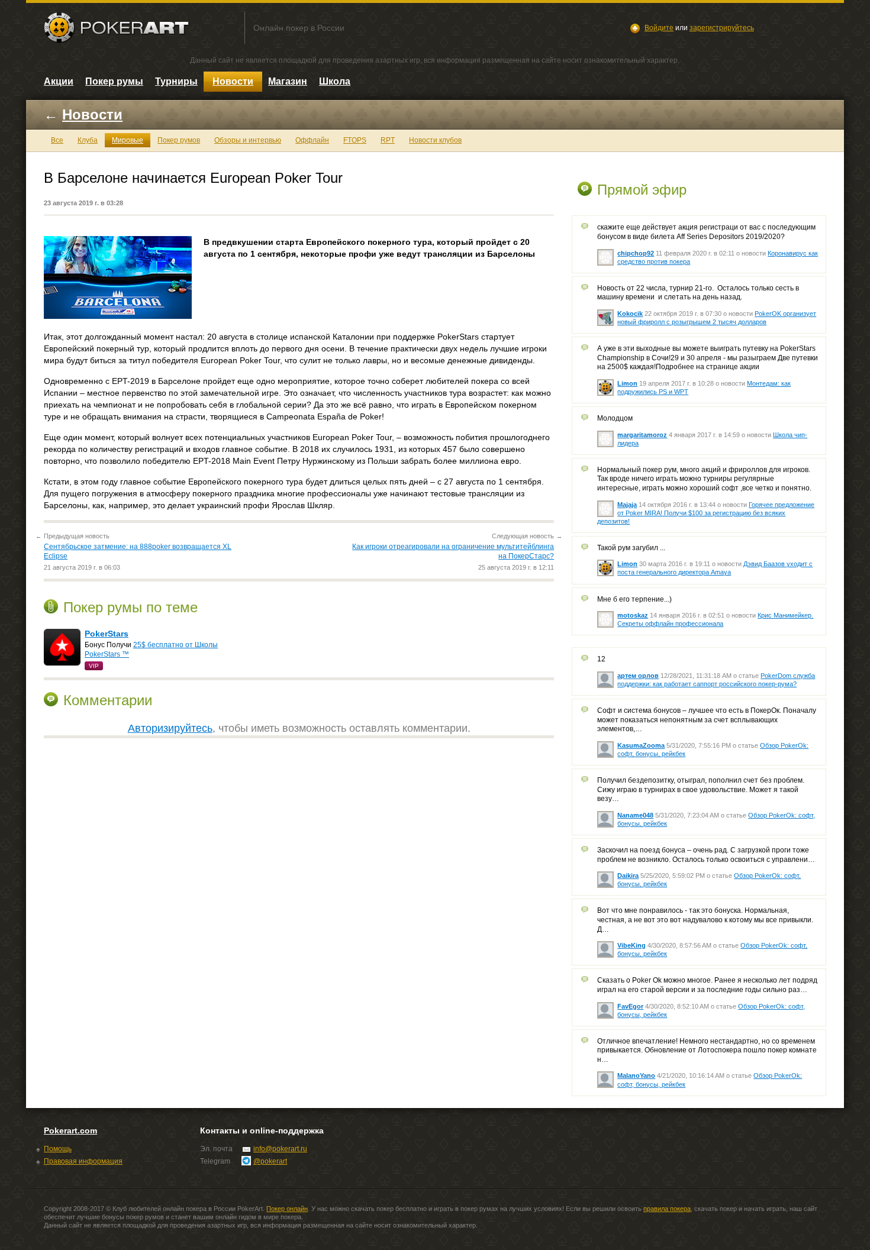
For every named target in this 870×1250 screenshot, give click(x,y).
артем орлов (638, 675)
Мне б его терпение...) (634, 599)
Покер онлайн (287, 1208)
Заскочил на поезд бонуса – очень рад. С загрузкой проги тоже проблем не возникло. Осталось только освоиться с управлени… (706, 855)
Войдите (659, 28)
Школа (334, 81)
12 (601, 659)
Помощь (58, 1149)
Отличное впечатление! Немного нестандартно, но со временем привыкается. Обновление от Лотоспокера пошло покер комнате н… (707, 1050)
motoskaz (632, 615)
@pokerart (270, 1161)
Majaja (627, 504)
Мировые (127, 140)
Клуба (88, 140)
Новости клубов (435, 140)
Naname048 (635, 815)
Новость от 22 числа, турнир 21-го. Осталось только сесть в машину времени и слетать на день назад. (698, 293)
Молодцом (615, 418)
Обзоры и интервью (247, 140)
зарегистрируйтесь (721, 28)
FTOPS (354, 140)
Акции (58, 81)
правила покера (667, 1208)
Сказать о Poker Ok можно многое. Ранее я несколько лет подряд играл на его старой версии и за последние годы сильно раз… (707, 985)
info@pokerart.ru (280, 1149)
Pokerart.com (70, 1130)
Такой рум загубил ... (631, 548)
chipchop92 (635, 253)
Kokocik (630, 313)
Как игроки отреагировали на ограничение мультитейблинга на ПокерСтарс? (453, 551)
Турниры (176, 81)
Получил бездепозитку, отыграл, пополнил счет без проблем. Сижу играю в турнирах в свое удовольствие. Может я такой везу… (700, 789)
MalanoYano (636, 1075)
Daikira (628, 875)
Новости (232, 81)
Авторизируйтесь (170, 728)
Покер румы (114, 81)
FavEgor (630, 1006)
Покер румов (178, 140)
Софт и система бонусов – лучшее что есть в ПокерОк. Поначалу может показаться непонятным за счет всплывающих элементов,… (706, 719)
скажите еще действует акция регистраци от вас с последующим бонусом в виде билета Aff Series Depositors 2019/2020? (706, 232)
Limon (627, 383)
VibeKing (631, 945)
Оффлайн (312, 140)
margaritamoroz (642, 434)
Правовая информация (83, 1161)
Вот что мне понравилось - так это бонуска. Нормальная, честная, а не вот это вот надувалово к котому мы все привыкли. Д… (705, 919)
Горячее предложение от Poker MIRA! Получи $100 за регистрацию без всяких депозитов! (705, 513)
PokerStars (106, 633)
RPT (388, 140)
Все (57, 140)
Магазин (287, 81)
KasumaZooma (641, 745)
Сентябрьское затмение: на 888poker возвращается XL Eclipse (137, 551)
